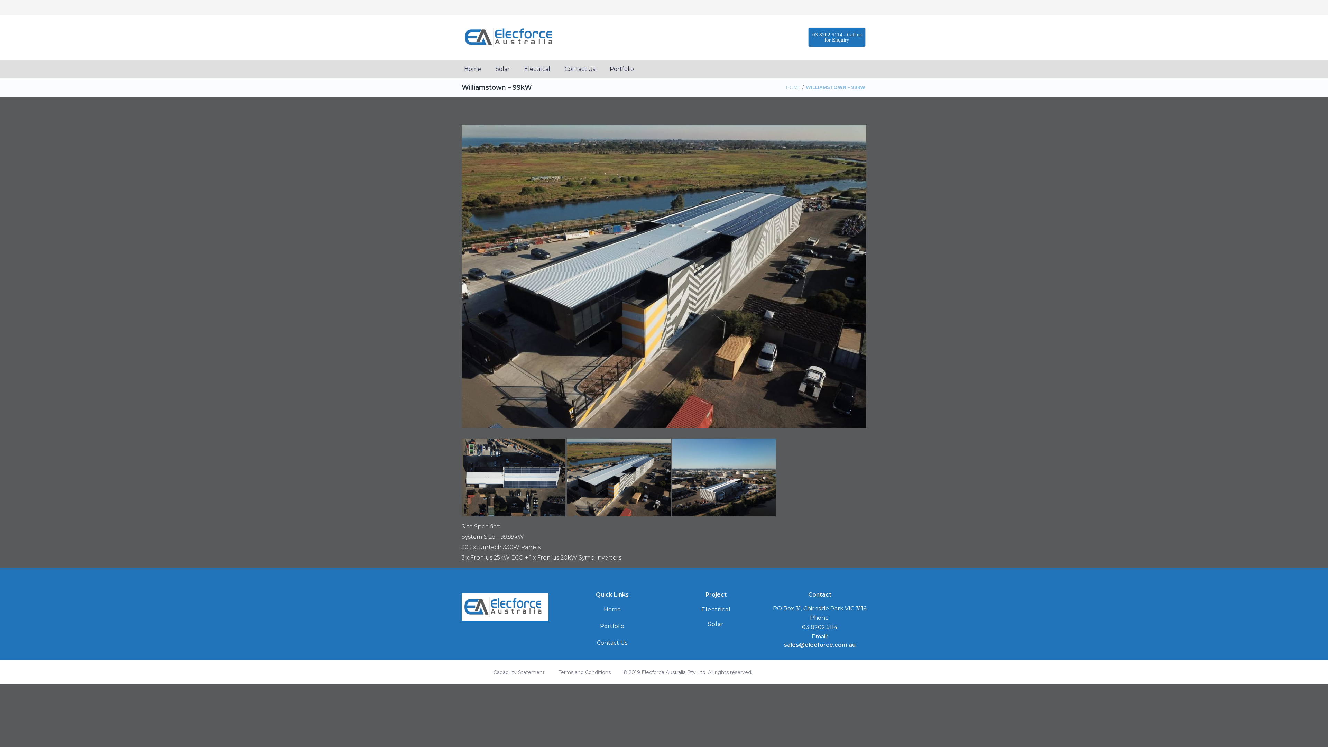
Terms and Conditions (585, 672)
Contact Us (612, 642)
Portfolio (612, 626)
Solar (716, 624)
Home (793, 87)
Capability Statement (519, 672)
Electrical (716, 609)
